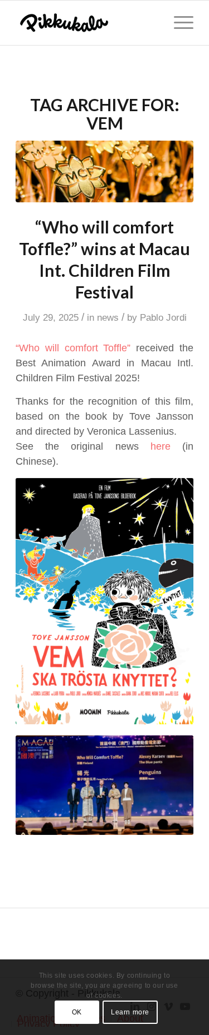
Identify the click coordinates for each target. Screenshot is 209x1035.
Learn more (130, 1012)
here (160, 446)
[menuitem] (178, 23)
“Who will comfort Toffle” (73, 348)
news (108, 317)
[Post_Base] (104, 171)
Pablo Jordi (163, 317)
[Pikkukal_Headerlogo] (87, 23)
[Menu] (178, 23)
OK (77, 1012)
